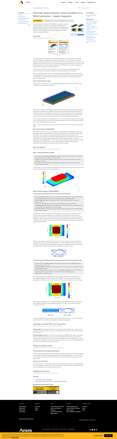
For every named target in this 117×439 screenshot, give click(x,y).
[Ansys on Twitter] (94, 429)
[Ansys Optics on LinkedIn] (90, 429)
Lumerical (37, 406)
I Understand (108, 435)
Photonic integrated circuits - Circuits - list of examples (91, 28)
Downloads (22, 408)
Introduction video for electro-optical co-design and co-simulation (91, 33)
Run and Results (21, 16)
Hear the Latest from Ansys (26, 419)
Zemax (37, 408)
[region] (58, 435)
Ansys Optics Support (38, 8)
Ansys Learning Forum (72, 406)
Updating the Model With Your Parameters (23, 19)
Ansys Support (70, 410)
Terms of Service (46, 429)
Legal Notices (71, 429)
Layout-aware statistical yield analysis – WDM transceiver (91, 23)
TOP (29, 25)
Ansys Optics (22, 406)
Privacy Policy (63, 429)
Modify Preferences (98, 435)
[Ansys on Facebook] (96, 429)
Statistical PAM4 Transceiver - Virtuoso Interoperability (91, 38)
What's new (22, 410)
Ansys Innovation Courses (57, 406)
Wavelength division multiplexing (44, 379)
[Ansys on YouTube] (92, 429)
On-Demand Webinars (56, 411)
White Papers (54, 413)
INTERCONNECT (38, 20)
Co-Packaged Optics (48, 20)
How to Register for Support (73, 411)
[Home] (24, 3)
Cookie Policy (55, 429)
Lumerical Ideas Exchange (73, 408)
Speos (36, 410)
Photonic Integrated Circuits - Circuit (64, 20)
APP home (46, 8)
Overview (20, 14)
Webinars (53, 410)
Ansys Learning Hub (56, 408)
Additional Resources (22, 23)
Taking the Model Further (23, 21)
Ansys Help (22, 411)
